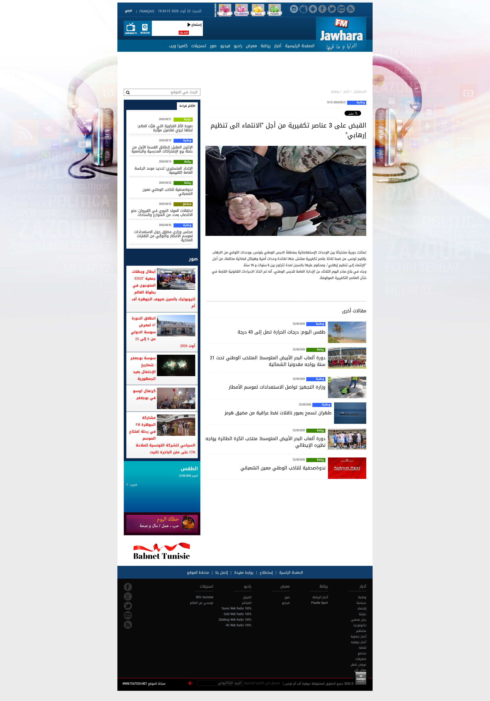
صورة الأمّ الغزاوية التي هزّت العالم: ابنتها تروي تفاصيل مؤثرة (165, 128)
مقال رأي (360, 670)
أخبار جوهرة (358, 642)
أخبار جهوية (358, 636)
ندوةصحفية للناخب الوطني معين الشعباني (282, 468)
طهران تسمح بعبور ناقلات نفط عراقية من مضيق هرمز (278, 413)
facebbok (128, 587)
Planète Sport (319, 603)
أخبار (277, 46)
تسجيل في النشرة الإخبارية (262, 683)
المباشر (246, 603)
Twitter (128, 606)
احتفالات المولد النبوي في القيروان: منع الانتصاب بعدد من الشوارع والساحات (162, 212)
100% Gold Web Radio (237, 614)
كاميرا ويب (178, 46)
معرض (251, 46)
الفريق (247, 597)
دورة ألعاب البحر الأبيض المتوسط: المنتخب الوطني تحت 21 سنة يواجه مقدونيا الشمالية (267, 361)
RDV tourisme (204, 597)
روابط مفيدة (243, 572)
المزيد (133, 485)
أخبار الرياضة (320, 597)
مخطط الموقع (198, 572)
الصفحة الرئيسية (300, 46)
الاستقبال (359, 91)
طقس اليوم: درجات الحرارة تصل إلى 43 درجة (281, 332)
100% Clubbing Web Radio (235, 619)
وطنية (335, 91)
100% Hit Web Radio (238, 625)
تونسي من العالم (201, 603)
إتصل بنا (221, 572)
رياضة (266, 46)
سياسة (361, 603)
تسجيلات (198, 46)
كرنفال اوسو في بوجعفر (144, 394)
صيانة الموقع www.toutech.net (143, 683)
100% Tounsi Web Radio (236, 608)
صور (213, 46)
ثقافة (362, 648)
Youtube (128, 615)
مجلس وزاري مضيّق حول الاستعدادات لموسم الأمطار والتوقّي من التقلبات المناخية (163, 236)
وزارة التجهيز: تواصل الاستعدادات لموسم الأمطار (277, 387)
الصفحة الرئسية (290, 572)
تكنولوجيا (359, 625)
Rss (128, 625)
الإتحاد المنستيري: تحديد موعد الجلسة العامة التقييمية (163, 170)
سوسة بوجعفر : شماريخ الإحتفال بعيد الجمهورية (143, 368)
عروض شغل (358, 664)
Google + (128, 596)
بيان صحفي (358, 619)
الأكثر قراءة (187, 106)
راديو (238, 46)
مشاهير (361, 631)
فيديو (225, 46)
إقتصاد (361, 608)
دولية (187, 120)
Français (146, 11)
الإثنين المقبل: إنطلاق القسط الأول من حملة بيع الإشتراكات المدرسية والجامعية (162, 149)
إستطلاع (266, 572)
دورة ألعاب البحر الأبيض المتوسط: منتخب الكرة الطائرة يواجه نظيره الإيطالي (265, 442)
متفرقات (360, 659)
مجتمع (187, 204)
